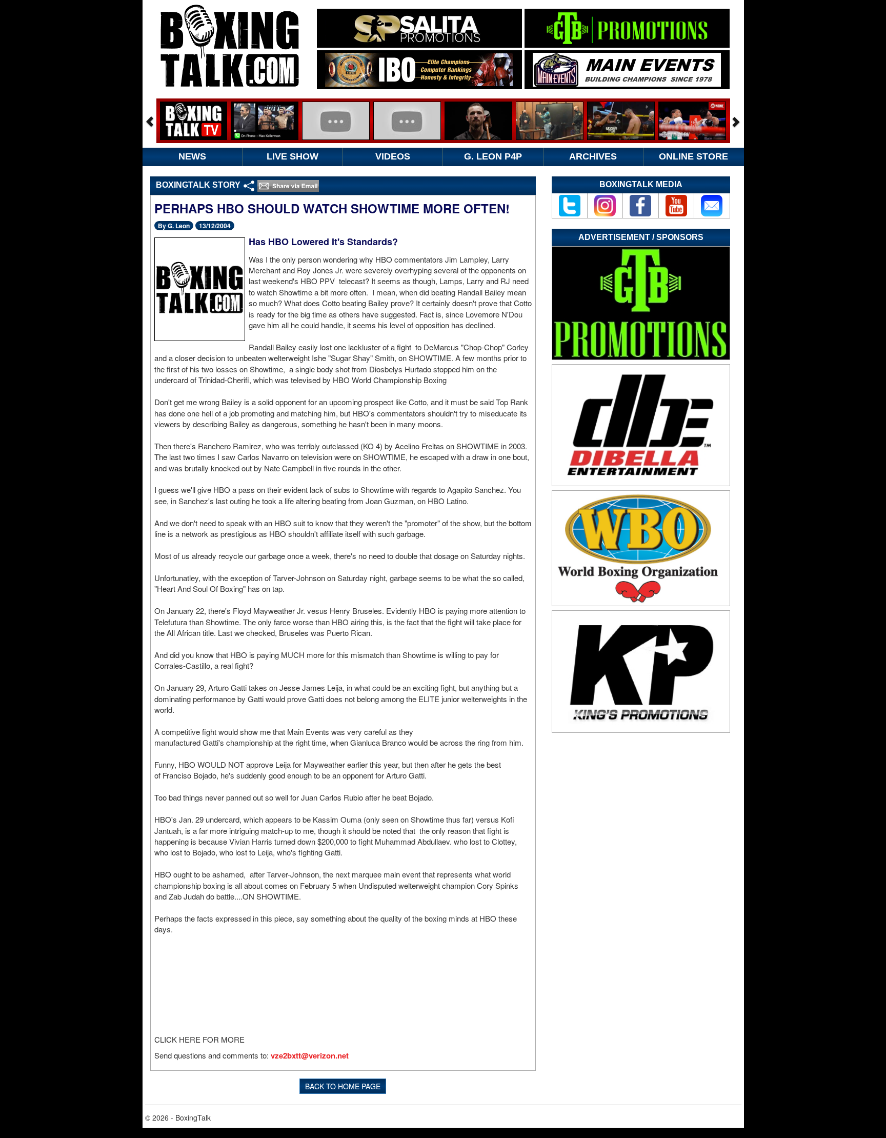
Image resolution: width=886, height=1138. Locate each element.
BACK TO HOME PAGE (342, 1086)
